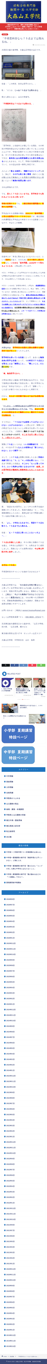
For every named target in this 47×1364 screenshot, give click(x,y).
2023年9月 (10, 1092)
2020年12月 (11, 1269)
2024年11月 (11, 1015)
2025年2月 (10, 998)
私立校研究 (10, 831)
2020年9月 (10, 1286)
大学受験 (9, 787)
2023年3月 (10, 1125)
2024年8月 (10, 1032)
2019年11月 (11, 1341)
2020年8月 (10, 1291)
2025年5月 (10, 982)
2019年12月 (11, 1335)
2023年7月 (10, 1103)
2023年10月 (11, 1087)
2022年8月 (10, 1164)
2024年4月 (10, 1054)
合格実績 (9, 793)
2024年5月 (10, 1048)
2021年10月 (11, 1219)
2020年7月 (10, 1297)
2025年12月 (11, 943)
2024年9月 (10, 1026)
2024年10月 (11, 1021)
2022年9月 (10, 1159)
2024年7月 (10, 1037)
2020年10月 (11, 1280)
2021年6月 (10, 1236)
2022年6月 (10, 1175)
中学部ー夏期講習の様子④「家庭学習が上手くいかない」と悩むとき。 (24, 859)
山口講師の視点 (12, 804)
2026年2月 (10, 932)
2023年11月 (11, 1081)
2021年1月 (10, 1263)
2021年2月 (10, 1258)
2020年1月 (10, 1330)
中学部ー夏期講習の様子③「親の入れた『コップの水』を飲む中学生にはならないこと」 (24, 867)
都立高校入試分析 (13, 826)
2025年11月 (11, 949)
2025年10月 (11, 954)
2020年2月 (10, 1324)
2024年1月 (10, 1070)
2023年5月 (10, 1114)
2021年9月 (10, 1225)
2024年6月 (10, 1043)
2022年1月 (10, 1203)
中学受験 (9, 776)
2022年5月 (10, 1181)
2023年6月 (10, 1109)
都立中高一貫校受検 (14, 820)
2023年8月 (10, 1098)
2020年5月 (10, 1308)
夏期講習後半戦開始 (13, 882)
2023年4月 (10, 1120)
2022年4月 (10, 1186)
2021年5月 (10, 1241)
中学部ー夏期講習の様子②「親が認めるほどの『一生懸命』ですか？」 (23, 875)
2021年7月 (10, 1230)
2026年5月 (10, 916)
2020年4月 (10, 1313)
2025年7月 (10, 971)
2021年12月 (11, 1208)
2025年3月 (10, 993)
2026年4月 (10, 921)
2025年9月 (10, 960)
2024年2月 (10, 1065)
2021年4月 (10, 1247)
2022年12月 (11, 1142)
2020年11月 (11, 1275)
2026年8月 (10, 899)
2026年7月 (10, 905)
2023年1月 (10, 1137)
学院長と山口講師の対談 (16, 815)
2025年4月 (10, 987)
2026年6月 (10, 910)
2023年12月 (11, 1076)
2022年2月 (10, 1197)
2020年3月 (10, 1319)
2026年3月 (10, 927)
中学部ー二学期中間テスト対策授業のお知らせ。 (24, 852)
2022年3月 (10, 1192)
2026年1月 (10, 938)
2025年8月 (10, 965)
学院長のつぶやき (13, 798)
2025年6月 (10, 976)
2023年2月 (10, 1131)
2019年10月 (11, 1346)
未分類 (9, 837)
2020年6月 (10, 1302)
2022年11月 (11, 1148)
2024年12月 (11, 1010)
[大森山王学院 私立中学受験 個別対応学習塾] (23, 21)
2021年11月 (11, 1214)
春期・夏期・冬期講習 (15, 809)
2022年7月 (10, 1170)
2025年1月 (10, 1004)
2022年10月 (11, 1153)
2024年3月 (10, 1059)
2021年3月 (10, 1252)
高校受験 (5, 34)
